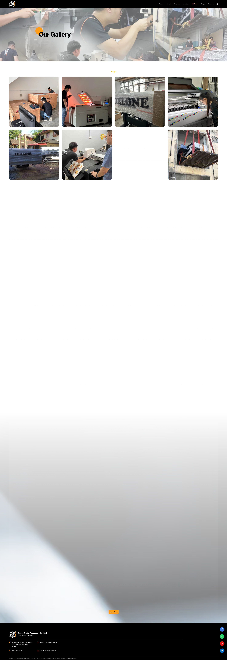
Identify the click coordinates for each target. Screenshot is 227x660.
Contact (210, 4)
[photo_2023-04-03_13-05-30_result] (34, 367)
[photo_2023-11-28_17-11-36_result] (140, 155)
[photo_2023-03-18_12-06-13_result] (193, 314)
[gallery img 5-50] (34, 102)
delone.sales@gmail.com (48, 650)
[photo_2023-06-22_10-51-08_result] (34, 208)
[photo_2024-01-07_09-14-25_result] (87, 367)
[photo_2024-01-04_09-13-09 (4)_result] (140, 208)
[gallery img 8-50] (193, 102)
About (169, 4)
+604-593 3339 (17, 650)
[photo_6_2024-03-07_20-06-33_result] (193, 420)
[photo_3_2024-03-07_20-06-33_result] (140, 420)
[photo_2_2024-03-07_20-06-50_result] (87, 420)
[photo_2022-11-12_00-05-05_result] (140, 314)
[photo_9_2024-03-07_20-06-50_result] (34, 261)
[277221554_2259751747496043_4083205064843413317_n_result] (193, 579)
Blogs (202, 4)
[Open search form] (217, 4)
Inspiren (74, 658)
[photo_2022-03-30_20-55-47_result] (87, 314)
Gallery (194, 4)
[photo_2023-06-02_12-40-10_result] (193, 155)
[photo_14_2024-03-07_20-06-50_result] (140, 261)
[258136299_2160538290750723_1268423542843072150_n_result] (34, 579)
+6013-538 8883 (45, 642)
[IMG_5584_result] (140, 526)
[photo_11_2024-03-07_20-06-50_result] (87, 261)
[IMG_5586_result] (193, 526)
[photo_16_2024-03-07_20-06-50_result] (34, 314)
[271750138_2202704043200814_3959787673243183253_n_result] (140, 579)
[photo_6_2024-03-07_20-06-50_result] (34, 473)
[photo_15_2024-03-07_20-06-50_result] (193, 261)
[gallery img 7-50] (140, 102)
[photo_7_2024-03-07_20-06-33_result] (87, 473)
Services (186, 4)
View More (113, 612)
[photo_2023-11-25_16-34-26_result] (87, 208)
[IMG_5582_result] (87, 526)
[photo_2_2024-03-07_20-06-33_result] (34, 420)
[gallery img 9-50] (34, 155)
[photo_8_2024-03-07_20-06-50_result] (193, 208)
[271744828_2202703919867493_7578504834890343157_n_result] (87, 579)
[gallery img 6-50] (87, 102)
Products (177, 4)
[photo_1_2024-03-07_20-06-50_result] (193, 367)
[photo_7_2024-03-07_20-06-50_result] (140, 473)
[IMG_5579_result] (193, 473)
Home (161, 4)
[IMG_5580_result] (34, 526)
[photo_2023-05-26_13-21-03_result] (87, 155)
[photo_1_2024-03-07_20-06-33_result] (140, 367)
